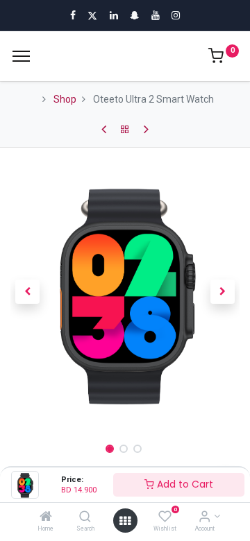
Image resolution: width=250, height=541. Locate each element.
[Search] (85, 517)
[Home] (46, 517)
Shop (64, 99)
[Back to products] (125, 129)
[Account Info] (204, 517)
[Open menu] (125, 521)
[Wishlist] (165, 517)
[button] (27, 292)
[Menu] (21, 56)
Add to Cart (183, 484)
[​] (103, 130)
